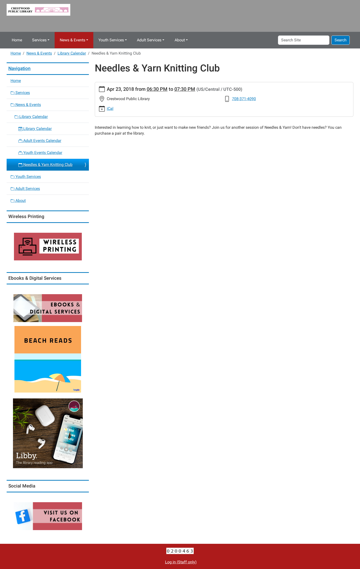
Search (341, 40)
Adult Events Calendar (41, 140)
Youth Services (111, 40)
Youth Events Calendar (42, 152)
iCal (110, 108)
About (180, 40)
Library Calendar (72, 53)
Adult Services (149, 40)
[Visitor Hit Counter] (180, 550)
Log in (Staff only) (181, 562)
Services (39, 40)
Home (17, 40)
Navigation (19, 68)
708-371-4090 (244, 98)
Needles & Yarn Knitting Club (47, 164)
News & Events (72, 40)
